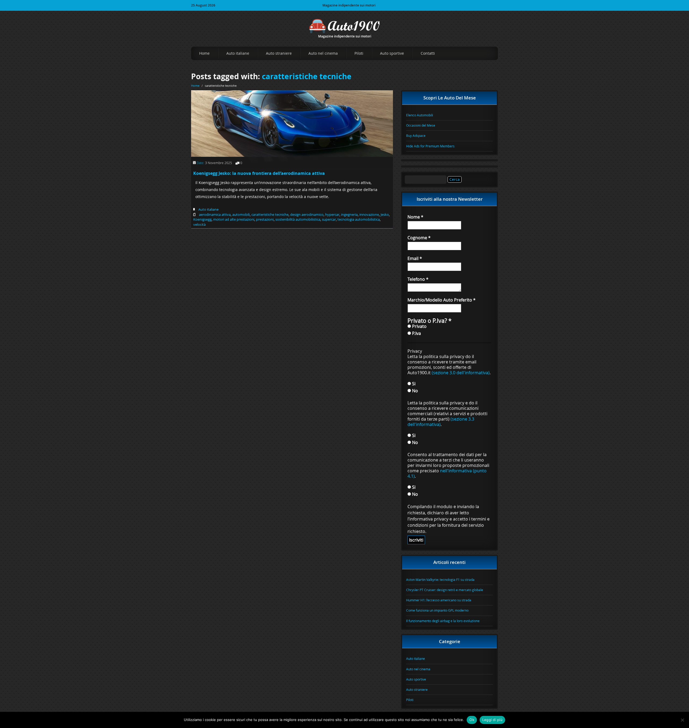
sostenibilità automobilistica (297, 219)
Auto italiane (237, 53)
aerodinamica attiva (215, 214)
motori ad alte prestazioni (233, 219)
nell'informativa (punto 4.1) (447, 473)
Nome (415, 217)
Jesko (385, 214)
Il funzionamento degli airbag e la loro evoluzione (443, 621)
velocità (199, 224)
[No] (682, 720)
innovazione (369, 214)
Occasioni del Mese (420, 125)
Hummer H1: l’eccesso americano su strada (438, 600)
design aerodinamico (307, 214)
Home (204, 53)
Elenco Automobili (419, 115)
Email (414, 258)
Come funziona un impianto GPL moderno (437, 610)
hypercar (332, 214)
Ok (471, 719)
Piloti (358, 53)
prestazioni (265, 219)
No (414, 390)
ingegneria (349, 214)
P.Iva (416, 333)
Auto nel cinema (323, 53)
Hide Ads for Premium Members (430, 146)
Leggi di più (492, 719)
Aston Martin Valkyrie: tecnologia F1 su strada (440, 579)
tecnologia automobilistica (359, 219)
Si (413, 383)
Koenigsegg (202, 219)
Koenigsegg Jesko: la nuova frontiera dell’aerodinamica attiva (259, 173)
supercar (329, 219)
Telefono (417, 279)
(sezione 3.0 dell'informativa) (461, 373)
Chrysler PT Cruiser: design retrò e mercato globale (444, 590)
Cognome (419, 237)
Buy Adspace (416, 135)
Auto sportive (392, 53)
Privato (419, 326)
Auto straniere (279, 53)
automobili (241, 214)
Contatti (428, 53)
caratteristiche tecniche (306, 76)
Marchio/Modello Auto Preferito (441, 300)
